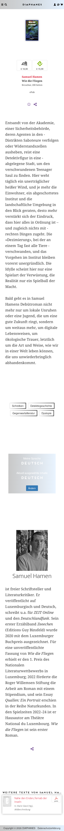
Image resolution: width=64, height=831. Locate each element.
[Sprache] (58, 4)
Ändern (32, 488)
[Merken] (29, 104)
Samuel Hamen (32, 76)
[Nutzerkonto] (55, 4)
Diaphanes (32, 4)
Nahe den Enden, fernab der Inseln (30, 800)
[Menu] (2, 4)
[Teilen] (35, 104)
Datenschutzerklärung (49, 828)
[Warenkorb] (62, 4)
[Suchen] (6, 4)
